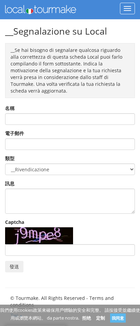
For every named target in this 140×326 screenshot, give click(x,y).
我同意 (118, 318)
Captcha (14, 222)
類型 (10, 158)
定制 (100, 318)
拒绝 (86, 318)
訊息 (10, 183)
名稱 (10, 108)
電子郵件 (14, 133)
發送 (14, 266)
